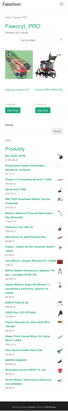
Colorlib (31, 406)
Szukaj (9, 125)
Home (8, 17)
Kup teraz (12, 110)
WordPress (50, 406)
